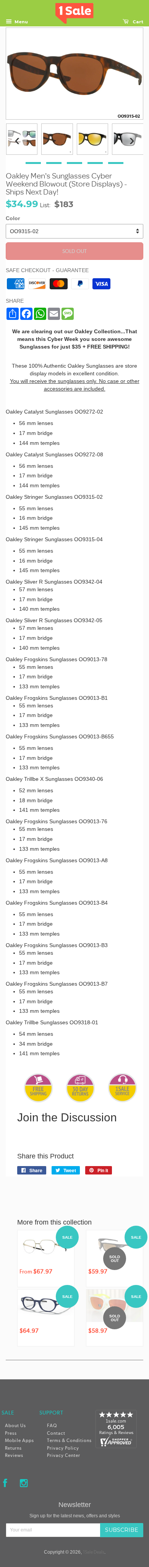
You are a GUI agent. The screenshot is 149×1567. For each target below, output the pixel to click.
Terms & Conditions (69, 1440)
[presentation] (17, 140)
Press (11, 1433)
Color (13, 218)
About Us (15, 1425)
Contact (56, 1433)
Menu (20, 21)
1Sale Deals (93, 1552)
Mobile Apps (19, 1440)
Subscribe (121, 1529)
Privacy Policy (63, 1448)
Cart (137, 21)
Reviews (14, 1455)
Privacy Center (63, 1455)
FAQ (52, 1425)
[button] (33, 163)
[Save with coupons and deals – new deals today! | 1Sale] (74, 11)
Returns (13, 1448)
